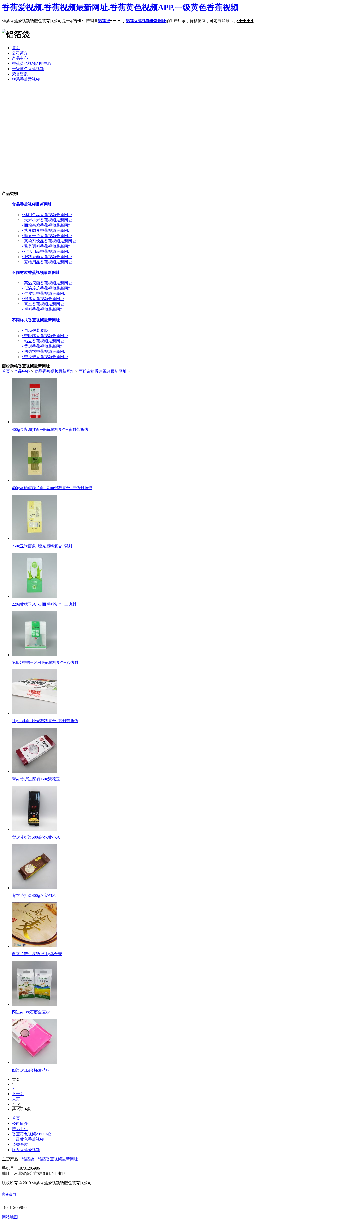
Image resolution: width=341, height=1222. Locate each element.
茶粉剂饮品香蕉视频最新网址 (49, 241)
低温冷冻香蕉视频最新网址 (47, 288)
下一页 (18, 1094)
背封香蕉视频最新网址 (43, 346)
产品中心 (22, 371)
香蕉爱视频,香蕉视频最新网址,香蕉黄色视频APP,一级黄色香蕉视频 (120, 7)
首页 (6, 371)
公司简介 (20, 1123)
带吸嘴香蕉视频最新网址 (45, 336)
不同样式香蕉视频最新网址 (36, 320)
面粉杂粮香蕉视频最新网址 (47, 225)
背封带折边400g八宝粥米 (34, 895)
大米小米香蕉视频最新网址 (47, 220)
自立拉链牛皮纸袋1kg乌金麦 (37, 954)
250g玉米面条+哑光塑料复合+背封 (42, 546)
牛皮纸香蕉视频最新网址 (45, 293)
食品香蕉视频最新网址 (32, 204)
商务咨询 (9, 1194)
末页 (16, 1099)
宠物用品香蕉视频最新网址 (47, 262)
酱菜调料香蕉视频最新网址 (47, 246)
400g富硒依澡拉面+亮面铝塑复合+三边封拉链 (52, 488)
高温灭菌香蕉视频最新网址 (47, 283)
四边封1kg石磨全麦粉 (31, 1012)
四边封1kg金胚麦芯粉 (31, 1070)
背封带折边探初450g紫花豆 (36, 779)
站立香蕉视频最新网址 (43, 341)
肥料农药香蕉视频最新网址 (47, 257)
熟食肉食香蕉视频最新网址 (47, 230)
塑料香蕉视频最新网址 (43, 309)
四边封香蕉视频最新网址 (45, 351)
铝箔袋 (104, 21)
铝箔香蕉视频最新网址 (146, 21)
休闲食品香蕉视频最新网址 (47, 215)
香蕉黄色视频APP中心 (31, 1134)
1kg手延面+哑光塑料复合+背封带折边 (45, 721)
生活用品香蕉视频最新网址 (47, 251)
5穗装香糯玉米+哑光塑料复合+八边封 (45, 662)
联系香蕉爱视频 (26, 1150)
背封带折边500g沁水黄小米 (36, 837)
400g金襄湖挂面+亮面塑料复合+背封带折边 (50, 429)
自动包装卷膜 (35, 330)
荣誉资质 (20, 1144)
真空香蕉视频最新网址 (43, 304)
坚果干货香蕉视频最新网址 (47, 236)
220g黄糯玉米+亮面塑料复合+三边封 (44, 604)
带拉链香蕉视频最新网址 (45, 357)
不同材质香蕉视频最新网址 (36, 272)
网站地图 (10, 1217)
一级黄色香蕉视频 (28, 1139)
